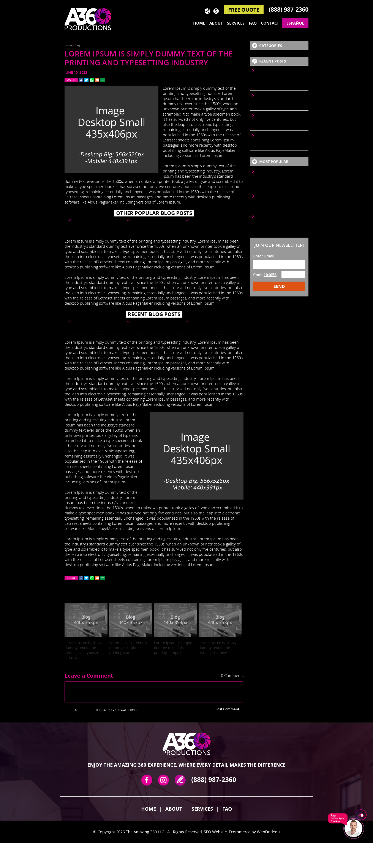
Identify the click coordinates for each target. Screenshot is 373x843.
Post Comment (227, 709)
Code (265, 274)
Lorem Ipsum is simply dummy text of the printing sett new (218, 647)
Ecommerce (239, 831)
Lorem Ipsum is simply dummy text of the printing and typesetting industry (96, 223)
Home (199, 23)
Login (69, 709)
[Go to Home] (90, 19)
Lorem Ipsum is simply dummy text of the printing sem (155, 222)
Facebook (81, 80)
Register (87, 709)
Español (295, 23)
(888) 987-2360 (288, 9)
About (216, 23)
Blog (77, 45)
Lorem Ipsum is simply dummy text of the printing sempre (214, 222)
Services (236, 23)
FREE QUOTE (243, 9)
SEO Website (215, 831)
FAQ (253, 23)
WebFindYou (268, 831)
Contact (270, 23)
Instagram (163, 780)
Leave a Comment (89, 675)
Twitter (86, 80)
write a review (180, 780)
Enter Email (263, 256)
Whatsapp (92, 80)
